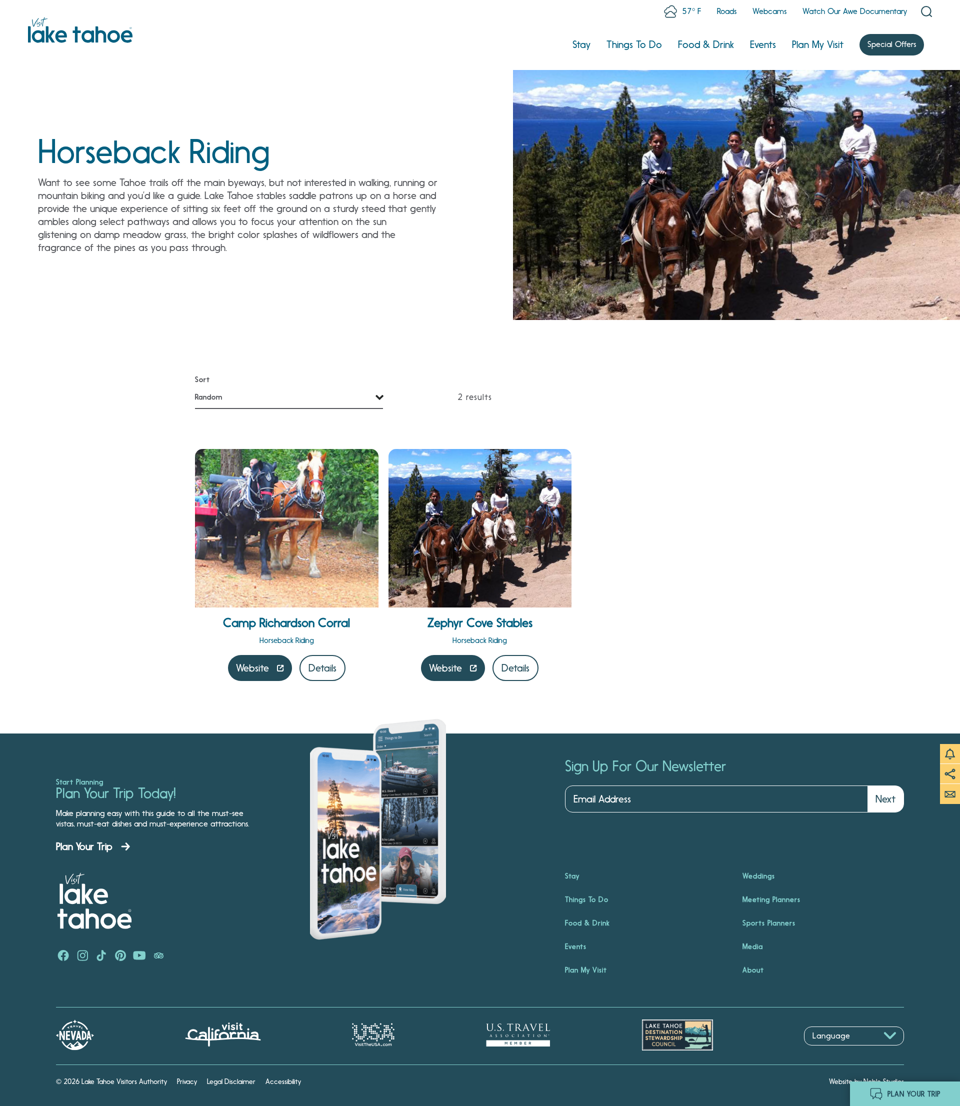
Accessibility (283, 1082)
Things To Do (634, 44)
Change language (833, 1050)
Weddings (758, 876)
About (753, 970)
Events (763, 44)
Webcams (769, 11)
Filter (206, 380)
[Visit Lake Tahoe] (80, 30)
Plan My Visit (818, 44)
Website (252, 668)
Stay (581, 44)
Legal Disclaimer (231, 1082)
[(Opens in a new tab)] (63, 956)
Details (322, 668)
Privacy (187, 1082)
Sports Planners (769, 923)
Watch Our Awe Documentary (854, 11)
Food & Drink (706, 44)
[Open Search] (926, 11)
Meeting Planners (771, 900)
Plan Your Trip (84, 847)
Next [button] (886, 799)
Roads (726, 11)
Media (752, 946)
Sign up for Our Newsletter (645, 767)
